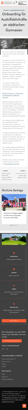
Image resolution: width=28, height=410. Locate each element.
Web (21, 395)
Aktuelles (6, 10)
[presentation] (14, 202)
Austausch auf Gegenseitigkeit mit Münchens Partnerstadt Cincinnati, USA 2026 (13, 215)
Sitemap (4, 364)
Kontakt (3, 366)
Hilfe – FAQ (5, 349)
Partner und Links (6, 361)
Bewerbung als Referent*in (9, 359)
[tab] (12, 225)
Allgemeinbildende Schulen (17, 10)
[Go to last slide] (4, 209)
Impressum (4, 377)
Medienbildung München (10, 397)
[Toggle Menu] (14, 3)
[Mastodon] (24, 406)
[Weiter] (24, 209)
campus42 (22, 397)
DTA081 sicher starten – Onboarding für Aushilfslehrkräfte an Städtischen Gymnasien (12, 95)
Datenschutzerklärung (7, 379)
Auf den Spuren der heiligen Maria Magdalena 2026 (21, 174)
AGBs (3, 374)
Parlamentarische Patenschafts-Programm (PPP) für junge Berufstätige (7, 175)
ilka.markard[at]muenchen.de (11, 164)
